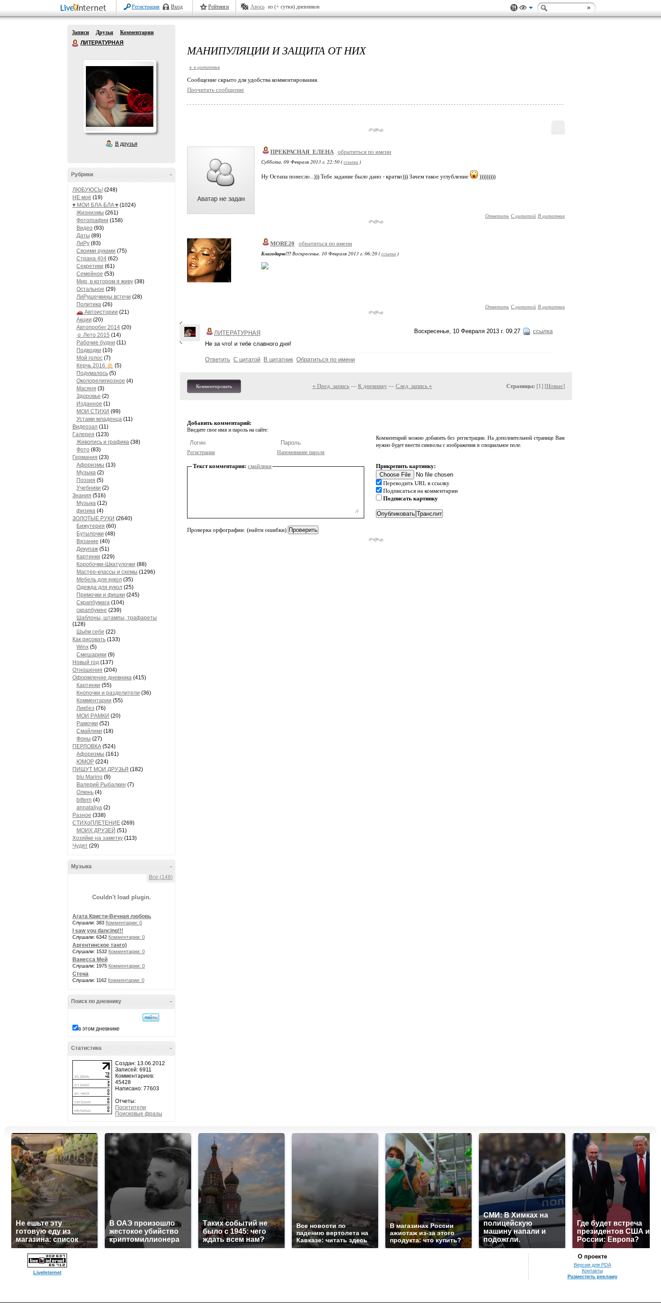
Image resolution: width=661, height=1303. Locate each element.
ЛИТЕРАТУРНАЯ (75, 43)
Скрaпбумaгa (93, 602)
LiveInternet (85, 8)
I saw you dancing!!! (97, 931)
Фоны (83, 739)
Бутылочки (90, 534)
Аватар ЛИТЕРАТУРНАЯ (119, 96)
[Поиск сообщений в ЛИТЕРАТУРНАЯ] (151, 1017)
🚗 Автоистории (97, 312)
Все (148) (161, 877)
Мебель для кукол (99, 579)
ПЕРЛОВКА (86, 746)
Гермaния (85, 457)
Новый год (85, 662)
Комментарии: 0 (124, 922)
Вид (526, 9)
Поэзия (85, 480)
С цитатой (523, 215)
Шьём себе (90, 632)
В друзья (126, 144)
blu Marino (89, 777)
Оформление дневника (102, 677)
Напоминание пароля (301, 452)
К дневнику (372, 386)
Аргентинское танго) (99, 945)
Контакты (592, 1270)
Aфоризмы (90, 465)
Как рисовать (89, 639)
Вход (177, 7)
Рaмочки (87, 723)
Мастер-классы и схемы (107, 572)
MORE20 (282, 243)
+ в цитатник (204, 66)
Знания (81, 495)
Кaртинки (88, 556)
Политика (88, 304)
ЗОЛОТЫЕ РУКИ (93, 518)
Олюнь (85, 792)
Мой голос (89, 358)
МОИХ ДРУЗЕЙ (96, 830)
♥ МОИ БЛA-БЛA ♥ (95, 205)
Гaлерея (83, 434)
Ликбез (85, 708)
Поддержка (514, 8)
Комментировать (214, 386)
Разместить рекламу (592, 1276)
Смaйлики (89, 731)
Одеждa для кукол (99, 587)
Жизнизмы (90, 213)
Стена (80, 974)
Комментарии (137, 32)
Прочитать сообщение (215, 89)
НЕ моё (81, 197)
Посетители (130, 1107)
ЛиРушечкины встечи (103, 297)
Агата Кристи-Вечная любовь (111, 916)
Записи (80, 32)
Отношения (87, 670)
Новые (554, 386)
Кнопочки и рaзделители (108, 693)
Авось (257, 7)
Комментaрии (94, 700)
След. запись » (414, 386)
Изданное (89, 404)
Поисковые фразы (138, 1114)
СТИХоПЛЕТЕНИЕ (96, 823)
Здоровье (88, 396)
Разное (81, 815)
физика (85, 511)
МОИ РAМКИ (92, 716)
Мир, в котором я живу (104, 281)
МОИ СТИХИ (92, 411)
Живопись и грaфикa (102, 442)
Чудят (80, 846)
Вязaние (87, 541)
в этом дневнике (99, 1029)
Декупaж (87, 549)
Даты (83, 235)
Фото (82, 449)
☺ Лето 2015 (93, 335)
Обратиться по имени (325, 359)
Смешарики (91, 655)
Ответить (497, 215)
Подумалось (92, 373)
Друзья (104, 32)
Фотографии (92, 220)
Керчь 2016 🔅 (94, 365)
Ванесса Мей (89, 959)
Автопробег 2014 (98, 327)
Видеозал (85, 427)
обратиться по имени (364, 151)
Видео (84, 228)
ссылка (351, 161)
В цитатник (551, 215)
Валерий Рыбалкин (101, 784)
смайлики (260, 466)
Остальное (90, 289)
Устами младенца (99, 419)
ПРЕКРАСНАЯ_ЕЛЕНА (302, 151)
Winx (82, 647)
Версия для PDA (592, 1264)
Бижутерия (90, 526)
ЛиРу (82, 243)
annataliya (89, 807)
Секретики (89, 266)
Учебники (88, 488)
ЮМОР (85, 762)
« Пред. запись (331, 386)
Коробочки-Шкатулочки (105, 564)
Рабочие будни (95, 342)
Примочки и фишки (100, 595)
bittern (84, 800)
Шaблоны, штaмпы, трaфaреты (116, 618)
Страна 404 (91, 258)
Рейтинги (218, 7)
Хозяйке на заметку (97, 838)
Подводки (88, 350)
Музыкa (86, 472)
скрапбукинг (91, 610)
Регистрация (146, 7)
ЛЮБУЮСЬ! (87, 190)
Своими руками (96, 251)
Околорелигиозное (100, 381)
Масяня (86, 388)
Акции (84, 320)
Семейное (89, 274)
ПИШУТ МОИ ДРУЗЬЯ (100, 769)
